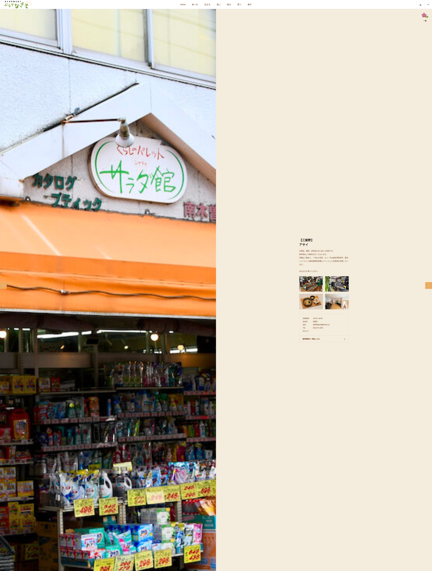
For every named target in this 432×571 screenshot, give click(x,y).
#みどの (305, 331)
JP (428, 4)
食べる (195, 4)
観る (229, 4)
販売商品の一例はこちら (311, 339)
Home (183, 4)
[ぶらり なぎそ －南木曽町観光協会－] (17, 4)
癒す (250, 4)
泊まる (207, 4)
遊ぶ (219, 4)
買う (239, 4)
